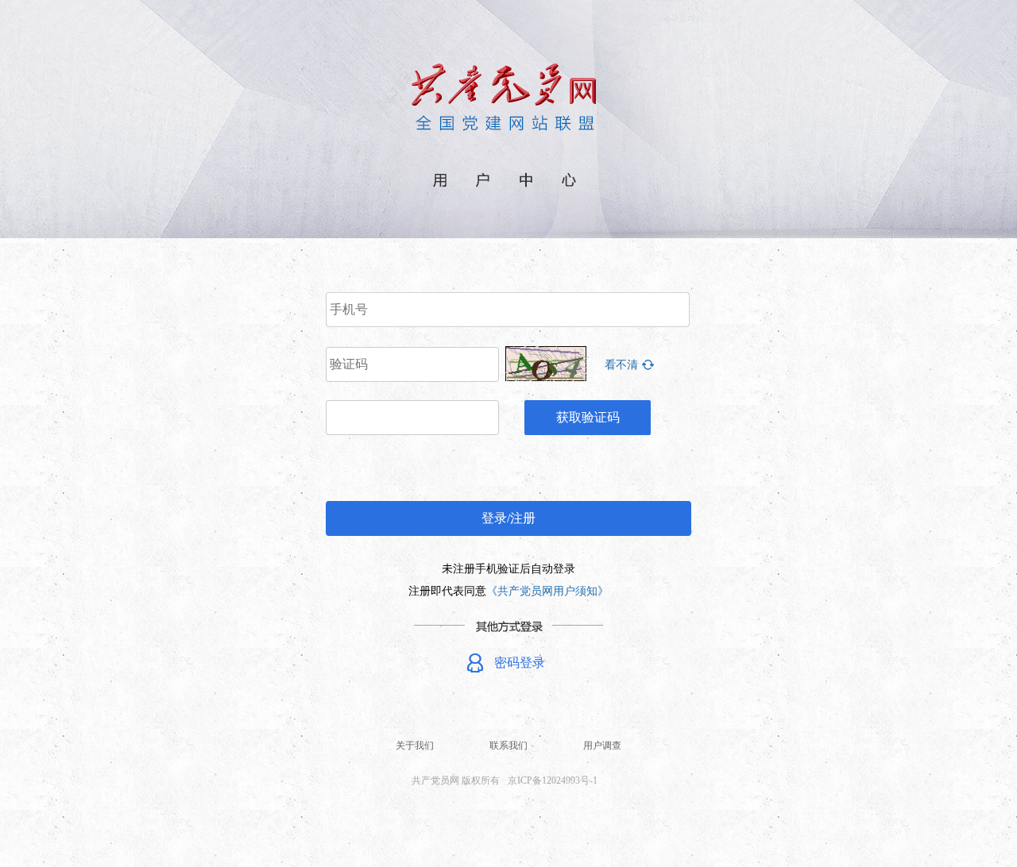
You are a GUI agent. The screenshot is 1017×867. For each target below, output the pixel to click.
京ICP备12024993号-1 (552, 780)
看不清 (621, 365)
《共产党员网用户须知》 (547, 591)
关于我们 (415, 745)
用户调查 (602, 745)
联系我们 (508, 745)
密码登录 (519, 662)
